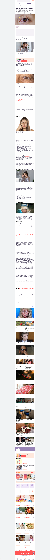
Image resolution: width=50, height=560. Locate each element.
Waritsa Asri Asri (25, 26)
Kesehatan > (19, 5)
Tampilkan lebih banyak (25, 547)
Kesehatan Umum (22, 5)
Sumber (18, 302)
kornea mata (27, 156)
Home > (17, 5)
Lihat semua (32, 472)
